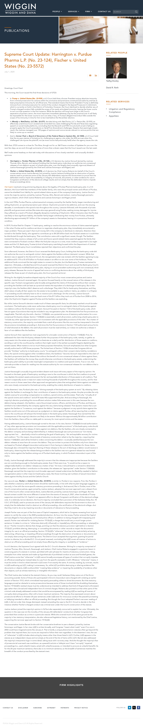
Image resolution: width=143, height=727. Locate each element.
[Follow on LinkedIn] (129, 707)
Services (72, 11)
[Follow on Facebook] (138, 707)
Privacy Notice (81, 708)
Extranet (51, 708)
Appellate (114, 116)
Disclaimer (23, 708)
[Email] (90, 75)
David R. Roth (112, 87)
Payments (65, 708)
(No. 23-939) (27, 98)
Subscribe (37, 708)
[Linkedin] (96, 75)
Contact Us (104, 11)
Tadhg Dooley (112, 81)
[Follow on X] (134, 707)
